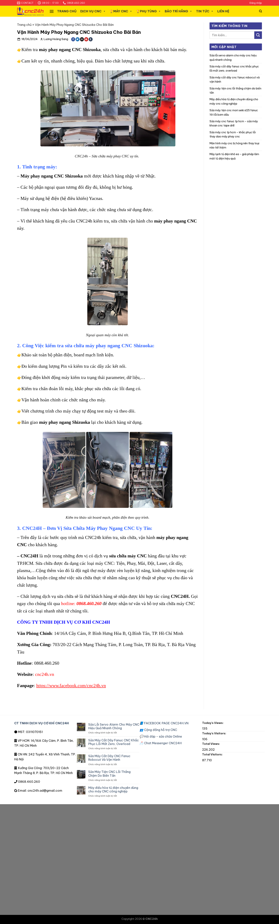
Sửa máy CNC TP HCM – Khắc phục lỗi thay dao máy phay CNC (233, 134)
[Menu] (51, 11)
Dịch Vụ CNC (91, 11)
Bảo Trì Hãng (176, 11)
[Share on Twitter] (78, 39)
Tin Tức (202, 11)
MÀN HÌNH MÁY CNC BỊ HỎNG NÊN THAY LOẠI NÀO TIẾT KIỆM (234, 145)
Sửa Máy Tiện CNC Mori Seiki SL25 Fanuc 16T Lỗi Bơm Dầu (234, 112)
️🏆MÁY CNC (119, 11)
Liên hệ (223, 11)
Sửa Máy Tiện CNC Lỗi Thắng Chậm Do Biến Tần (235, 90)
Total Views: (211, 744)
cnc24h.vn (44, 674)
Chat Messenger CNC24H (161, 743)
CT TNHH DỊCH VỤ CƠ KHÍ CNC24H (41, 723)
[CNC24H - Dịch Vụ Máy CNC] (30, 11)
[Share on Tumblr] (91, 39)
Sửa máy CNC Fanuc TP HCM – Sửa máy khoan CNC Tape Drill (234, 123)
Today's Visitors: (214, 733)
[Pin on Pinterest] (86, 39)
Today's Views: (213, 723)
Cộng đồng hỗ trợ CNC (158, 730)
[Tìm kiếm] (260, 11)
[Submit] (258, 35)
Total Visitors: (212, 754)
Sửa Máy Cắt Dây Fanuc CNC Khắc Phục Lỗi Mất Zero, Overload (234, 68)
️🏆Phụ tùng (146, 11)
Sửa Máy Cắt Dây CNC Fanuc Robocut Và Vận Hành (235, 79)
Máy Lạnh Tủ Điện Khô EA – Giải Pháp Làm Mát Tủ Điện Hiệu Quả (234, 156)
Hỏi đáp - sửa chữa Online (161, 736)
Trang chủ (66, 11)
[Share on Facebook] (73, 39)
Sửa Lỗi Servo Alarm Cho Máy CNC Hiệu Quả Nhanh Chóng (233, 57)
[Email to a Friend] (82, 39)
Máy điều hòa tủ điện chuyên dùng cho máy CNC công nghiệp (234, 101)
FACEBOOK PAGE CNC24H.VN (164, 723)
